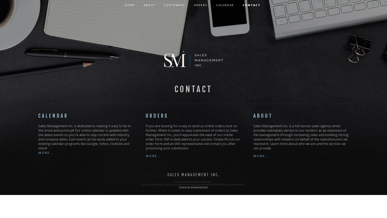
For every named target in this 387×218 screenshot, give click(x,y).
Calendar (225, 5)
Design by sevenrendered (193, 187)
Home (130, 5)
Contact (251, 5)
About (149, 5)
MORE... (45, 153)
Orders (200, 5)
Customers (174, 5)
